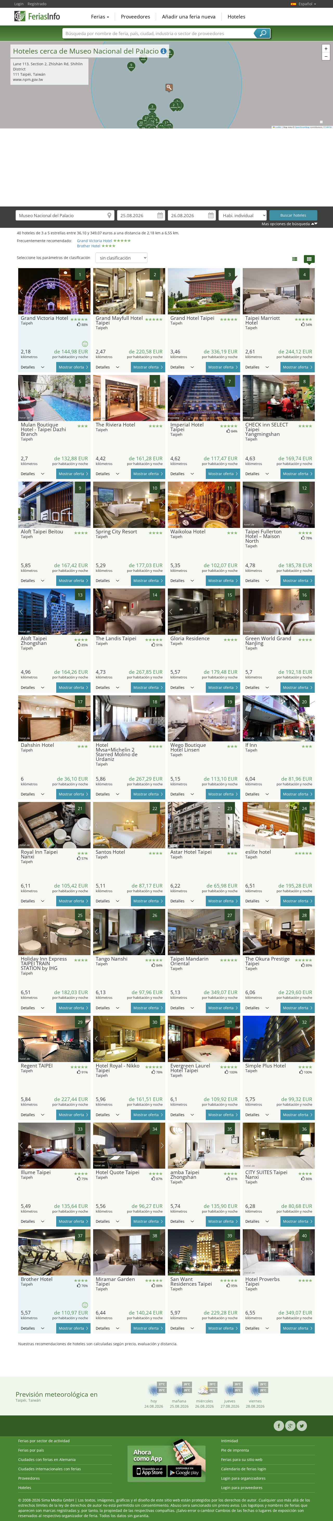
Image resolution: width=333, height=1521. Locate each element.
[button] (166, 84)
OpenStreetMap (302, 127)
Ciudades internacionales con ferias (49, 1468)
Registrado (37, 3)
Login (19, 3)
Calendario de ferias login (243, 1468)
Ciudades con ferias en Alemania (47, 1459)
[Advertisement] (166, 167)
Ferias (98, 16)
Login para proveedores (241, 1487)
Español (306, 3)
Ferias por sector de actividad (44, 1440)
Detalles (28, 367)
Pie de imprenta (235, 1450)
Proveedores (135, 16)
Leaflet (278, 127)
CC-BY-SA (327, 127)
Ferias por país (31, 1450)
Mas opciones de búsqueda (286, 223)
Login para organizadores (243, 1478)
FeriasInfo (40, 16)
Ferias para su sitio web (241, 1459)
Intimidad (229, 1440)
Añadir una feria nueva (189, 16)
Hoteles (236, 16)
